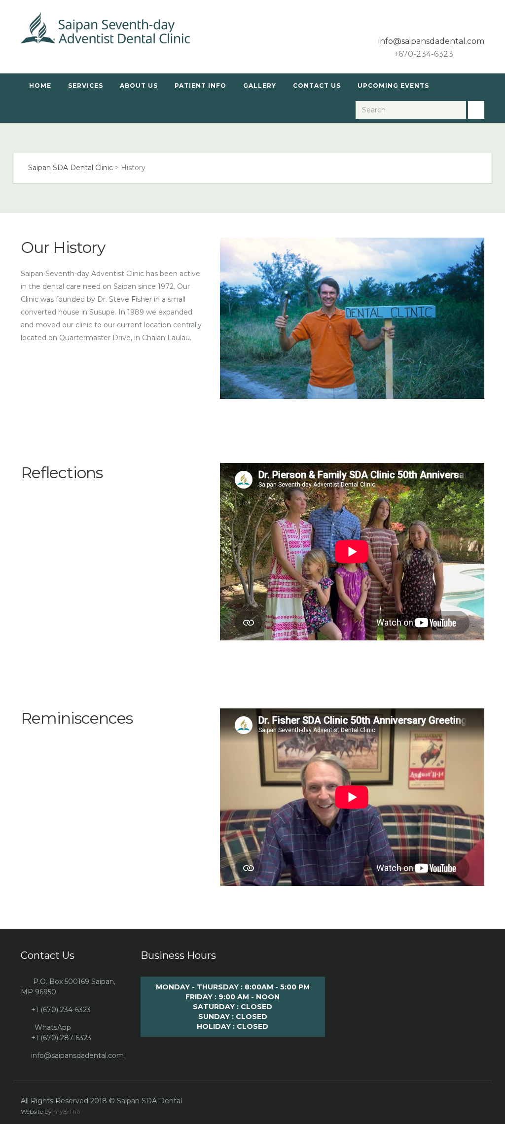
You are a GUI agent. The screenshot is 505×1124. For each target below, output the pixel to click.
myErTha (66, 1111)
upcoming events (393, 85)
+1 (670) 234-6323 (61, 1009)
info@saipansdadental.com (77, 1055)
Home (40, 85)
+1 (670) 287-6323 (61, 1037)
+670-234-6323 (422, 54)
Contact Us (317, 85)
